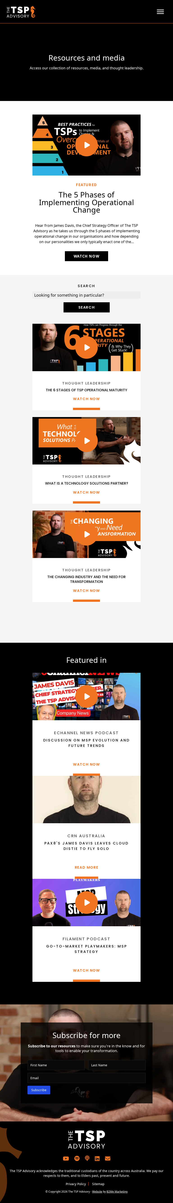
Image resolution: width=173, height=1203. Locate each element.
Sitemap (98, 1184)
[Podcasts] (87, 1158)
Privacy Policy (76, 1184)
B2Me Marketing (117, 1192)
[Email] (107, 1158)
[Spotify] (77, 1158)
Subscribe (38, 1090)
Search (86, 285)
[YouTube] (66, 1158)
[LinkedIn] (97, 1158)
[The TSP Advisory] (46, 12)
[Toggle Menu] (160, 11)
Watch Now (86, 256)
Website (97, 1192)
